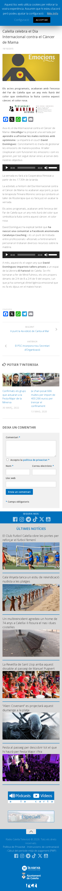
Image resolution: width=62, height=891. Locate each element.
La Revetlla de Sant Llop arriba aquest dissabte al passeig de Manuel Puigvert (28, 666)
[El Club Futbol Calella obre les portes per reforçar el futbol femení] (31, 555)
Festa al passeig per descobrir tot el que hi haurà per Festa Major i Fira (29, 749)
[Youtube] (48, 519)
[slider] (53, 167)
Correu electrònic (43, 465)
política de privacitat (35, 459)
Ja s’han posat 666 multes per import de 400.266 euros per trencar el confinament (43, 398)
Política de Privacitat (14, 846)
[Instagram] (21, 519)
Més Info (52, 13)
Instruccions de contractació (43, 846)
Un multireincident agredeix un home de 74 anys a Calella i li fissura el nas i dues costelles (29, 623)
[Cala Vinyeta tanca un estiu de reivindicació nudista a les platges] (31, 597)
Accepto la (29, 459)
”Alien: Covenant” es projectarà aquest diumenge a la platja (27, 708)
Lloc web (11, 478)
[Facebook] (15, 519)
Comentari (13, 437)
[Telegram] (28, 519)
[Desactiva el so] (46, 167)
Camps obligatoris (17, 501)
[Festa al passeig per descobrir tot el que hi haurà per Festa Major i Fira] (31, 767)
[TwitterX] (41, 519)
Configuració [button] (21, 20)
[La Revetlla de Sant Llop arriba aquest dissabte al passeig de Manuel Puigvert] (31, 684)
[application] (31, 167)
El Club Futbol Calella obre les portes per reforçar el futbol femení (30, 538)
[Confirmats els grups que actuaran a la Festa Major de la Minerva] (16, 379)
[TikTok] (35, 519)
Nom (9, 465)
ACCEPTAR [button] (42, 19)
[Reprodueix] (6, 167)
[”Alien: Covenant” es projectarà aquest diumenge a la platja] (31, 726)
